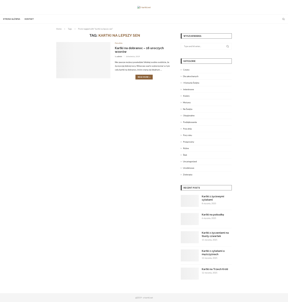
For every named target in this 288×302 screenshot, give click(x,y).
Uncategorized (190, 161)
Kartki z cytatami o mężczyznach (213, 253)
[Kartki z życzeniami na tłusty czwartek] (190, 237)
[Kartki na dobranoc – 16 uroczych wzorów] (83, 60)
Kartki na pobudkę (213, 214)
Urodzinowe (188, 168)
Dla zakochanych (190, 76)
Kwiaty (186, 96)
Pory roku (187, 135)
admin (119, 56)
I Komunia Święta (191, 82)
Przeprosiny (188, 141)
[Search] (283, 19)
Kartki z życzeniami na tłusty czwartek (215, 234)
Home (59, 29)
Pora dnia (187, 128)
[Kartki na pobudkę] (190, 219)
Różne (186, 148)
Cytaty (186, 69)
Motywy (187, 102)
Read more (143, 77)
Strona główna (11, 19)
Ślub (185, 155)
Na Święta (187, 109)
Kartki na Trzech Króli (215, 269)
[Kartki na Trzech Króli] (190, 274)
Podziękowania (190, 122)
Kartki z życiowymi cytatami (213, 198)
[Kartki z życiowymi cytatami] (190, 201)
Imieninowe (188, 89)
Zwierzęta (187, 174)
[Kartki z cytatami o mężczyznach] (190, 255)
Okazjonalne (189, 115)
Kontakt (29, 19)
